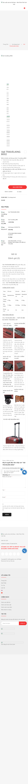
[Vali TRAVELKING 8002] (4, 214)
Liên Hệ (3, 588)
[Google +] (15, 200)
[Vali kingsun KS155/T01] (4, 228)
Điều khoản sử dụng (6, 609)
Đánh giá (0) (14, 258)
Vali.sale (12, 561)
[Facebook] (7, 200)
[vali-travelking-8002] (14, 68)
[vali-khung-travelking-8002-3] (8, 99)
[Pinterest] (12, 200)
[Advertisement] (14, 28)
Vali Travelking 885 (25, 152)
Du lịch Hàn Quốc (10, 644)
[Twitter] (9, 200)
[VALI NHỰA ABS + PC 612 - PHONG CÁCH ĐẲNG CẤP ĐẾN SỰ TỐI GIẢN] (4, 243)
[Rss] (14, 554)
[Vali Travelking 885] (4, 222)
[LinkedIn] (18, 200)
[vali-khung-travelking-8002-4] (9, 131)
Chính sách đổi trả (5, 602)
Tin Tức (3, 585)
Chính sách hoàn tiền (6, 607)
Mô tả (14, 254)
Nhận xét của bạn (7, 476)
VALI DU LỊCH (4, 540)
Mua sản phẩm (17, 187)
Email (4, 497)
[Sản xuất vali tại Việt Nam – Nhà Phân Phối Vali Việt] (14, 3)
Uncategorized (16, 44)
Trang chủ (5, 44)
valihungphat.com (12, 559)
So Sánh (19, 191)
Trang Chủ (3, 580)
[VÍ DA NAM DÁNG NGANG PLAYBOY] (4, 233)
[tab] (14, 254)
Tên (3, 490)
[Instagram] (6, 554)
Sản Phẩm (3, 583)
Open (2, 7)
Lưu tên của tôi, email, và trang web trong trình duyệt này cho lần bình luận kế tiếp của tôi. (13, 508)
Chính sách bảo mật (6, 604)
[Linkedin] (10, 554)
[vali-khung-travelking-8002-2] (7, 131)
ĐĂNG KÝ (22, 623)
